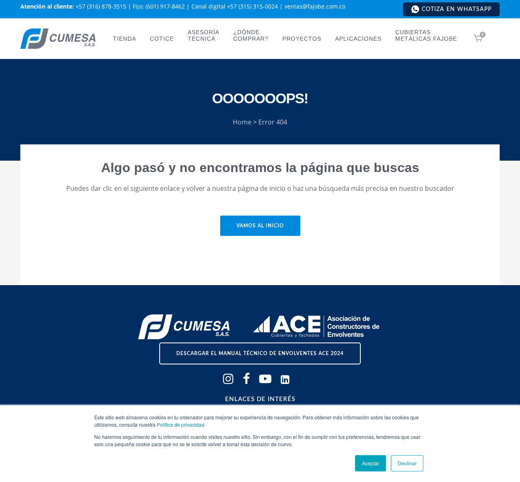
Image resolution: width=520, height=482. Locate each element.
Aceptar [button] (370, 463)
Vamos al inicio (260, 225)
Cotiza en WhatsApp (457, 9)
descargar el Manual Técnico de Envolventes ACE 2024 (260, 353)
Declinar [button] (407, 463)
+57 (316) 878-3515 (101, 6)
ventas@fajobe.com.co (314, 6)
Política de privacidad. (181, 424)
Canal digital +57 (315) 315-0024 (234, 6)
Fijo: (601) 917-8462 (159, 6)
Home (242, 122)
